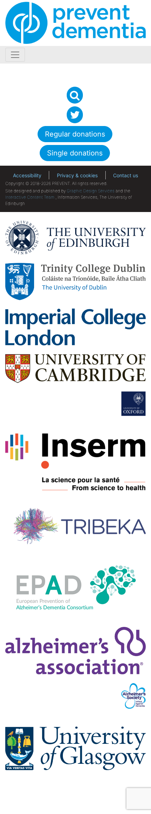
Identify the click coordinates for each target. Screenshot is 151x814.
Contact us (125, 175)
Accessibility (27, 175)
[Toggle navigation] (15, 55)
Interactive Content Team (29, 197)
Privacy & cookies (77, 175)
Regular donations (75, 134)
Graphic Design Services (90, 190)
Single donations (75, 153)
